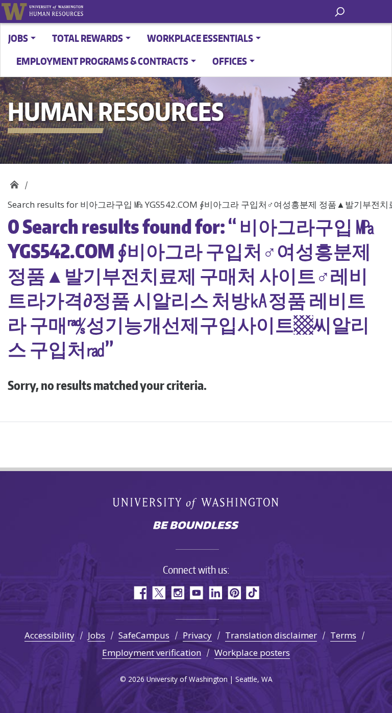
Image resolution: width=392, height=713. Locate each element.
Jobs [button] (18, 38)
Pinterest (234, 593)
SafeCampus (143, 635)
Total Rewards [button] (87, 38)
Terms (343, 635)
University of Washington (14, 11)
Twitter (158, 593)
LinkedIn (215, 593)
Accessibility (49, 635)
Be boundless (196, 526)
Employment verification (151, 652)
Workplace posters (252, 652)
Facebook (139, 593)
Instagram (177, 593)
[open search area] (339, 11)
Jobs (96, 635)
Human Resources (14, 182)
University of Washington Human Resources (56, 11)
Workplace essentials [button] (200, 38)
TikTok (253, 593)
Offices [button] (229, 61)
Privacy (197, 635)
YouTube (196, 593)
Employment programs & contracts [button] (102, 61)
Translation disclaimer (271, 635)
